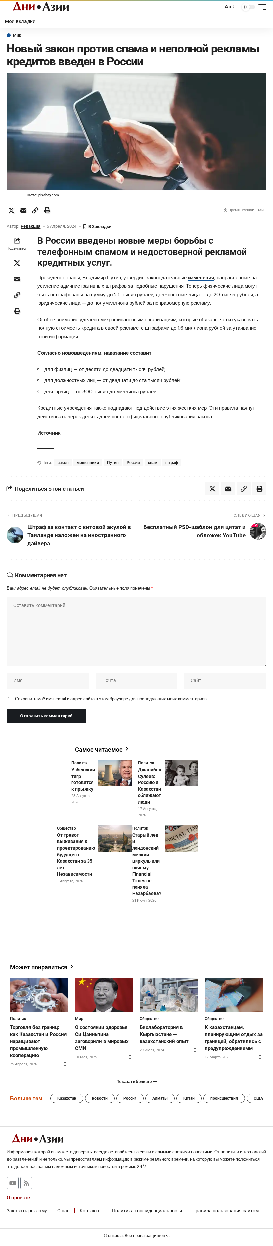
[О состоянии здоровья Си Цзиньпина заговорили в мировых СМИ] (104, 995)
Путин (113, 462)
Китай (189, 1098)
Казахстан (66, 1098)
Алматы (160, 1098)
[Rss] (26, 1183)
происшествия (224, 1098)
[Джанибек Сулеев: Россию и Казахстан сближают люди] (181, 773)
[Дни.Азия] (41, 7)
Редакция (30, 226)
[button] (216, 7)
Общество (66, 828)
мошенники (88, 462)
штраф (171, 462)
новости (100, 1098)
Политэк (79, 763)
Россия (133, 462)
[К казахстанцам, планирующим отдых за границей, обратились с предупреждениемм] (234, 995)
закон (63, 462)
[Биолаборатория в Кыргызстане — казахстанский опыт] (169, 995)
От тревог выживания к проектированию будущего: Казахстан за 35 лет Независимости (76, 854)
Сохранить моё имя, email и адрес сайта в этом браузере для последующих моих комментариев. (111, 699)
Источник (49, 433)
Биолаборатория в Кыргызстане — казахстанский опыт (164, 1034)
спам (152, 462)
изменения (201, 277)
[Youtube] (13, 1183)
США (258, 1098)
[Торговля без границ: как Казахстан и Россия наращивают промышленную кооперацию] (39, 995)
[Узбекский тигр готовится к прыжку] (115, 773)
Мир (17, 35)
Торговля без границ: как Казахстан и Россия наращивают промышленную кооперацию (38, 1041)
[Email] (23, 210)
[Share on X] (11, 210)
